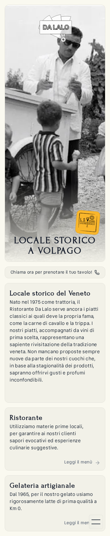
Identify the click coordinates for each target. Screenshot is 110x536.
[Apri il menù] (96, 522)
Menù (55, 530)
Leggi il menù (78, 462)
